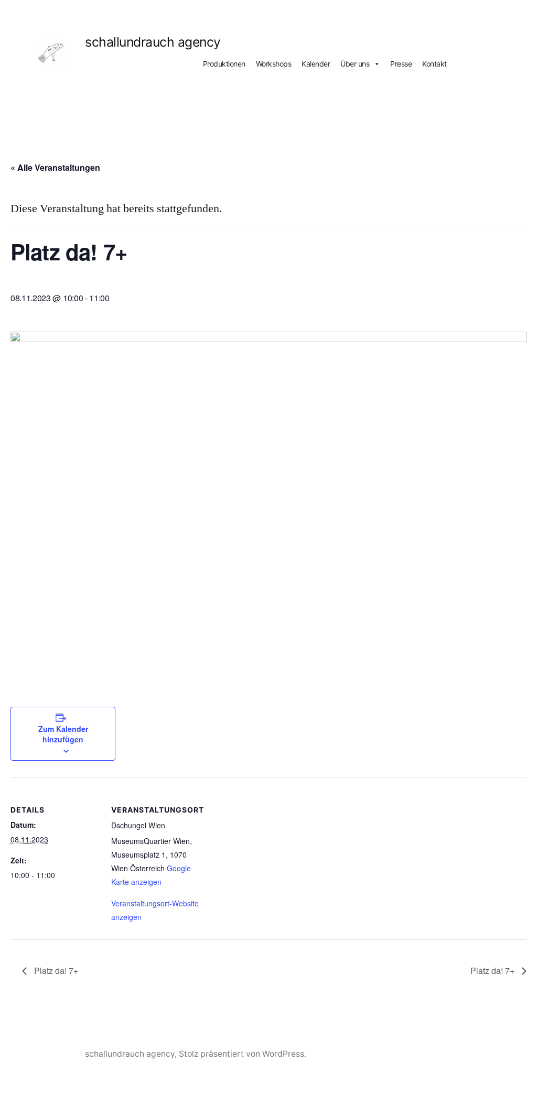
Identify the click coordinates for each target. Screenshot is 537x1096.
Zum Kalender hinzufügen (63, 734)
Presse (401, 63)
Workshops (274, 63)
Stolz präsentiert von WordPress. (242, 1054)
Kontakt (434, 63)
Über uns (354, 63)
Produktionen (224, 63)
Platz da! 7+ (55, 971)
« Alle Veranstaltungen (55, 167)
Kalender (316, 63)
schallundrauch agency (153, 42)
